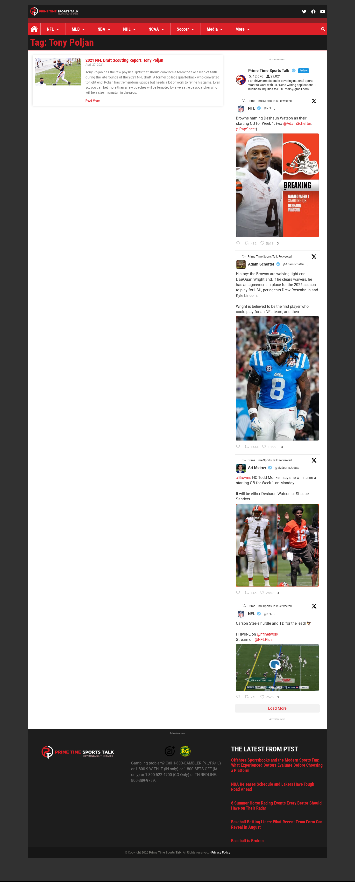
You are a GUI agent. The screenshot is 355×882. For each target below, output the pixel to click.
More (240, 29)
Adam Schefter (261, 264)
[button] (323, 29)
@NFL (268, 108)
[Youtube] (322, 11)
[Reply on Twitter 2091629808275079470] (239, 447)
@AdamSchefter (297, 123)
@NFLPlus (263, 639)
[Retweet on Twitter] (244, 100)
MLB (76, 29)
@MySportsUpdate (287, 467)
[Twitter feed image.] (277, 185)
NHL (127, 29)
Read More (92, 100)
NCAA (154, 29)
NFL (50, 29)
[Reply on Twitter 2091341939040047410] (239, 697)
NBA (101, 29)
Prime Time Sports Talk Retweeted (270, 101)
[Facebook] (313, 11)
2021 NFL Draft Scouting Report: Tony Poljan (124, 60)
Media (212, 29)
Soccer (183, 29)
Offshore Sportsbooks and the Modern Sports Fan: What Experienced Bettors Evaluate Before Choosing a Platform (277, 765)
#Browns (243, 477)
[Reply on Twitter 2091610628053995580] (239, 593)
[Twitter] (304, 11)
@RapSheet (246, 129)
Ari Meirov (257, 467)
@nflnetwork (267, 634)
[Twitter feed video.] (277, 667)
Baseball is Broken (247, 840)
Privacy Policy (220, 852)
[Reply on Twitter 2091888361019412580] (239, 243)
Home (34, 29)
